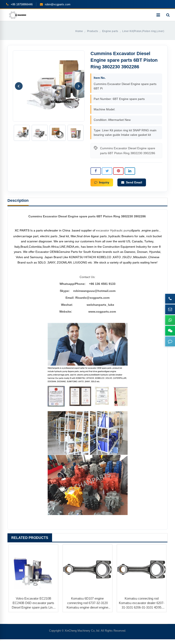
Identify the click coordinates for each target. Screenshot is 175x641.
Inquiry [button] (104, 182)
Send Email (134, 182)
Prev (19, 86)
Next (78, 86)
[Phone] (170, 299)
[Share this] (95, 171)
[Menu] (158, 14)
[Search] (167, 14)
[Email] (170, 309)
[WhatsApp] (170, 320)
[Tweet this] (107, 171)
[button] (170, 341)
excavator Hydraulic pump (113, 230)
